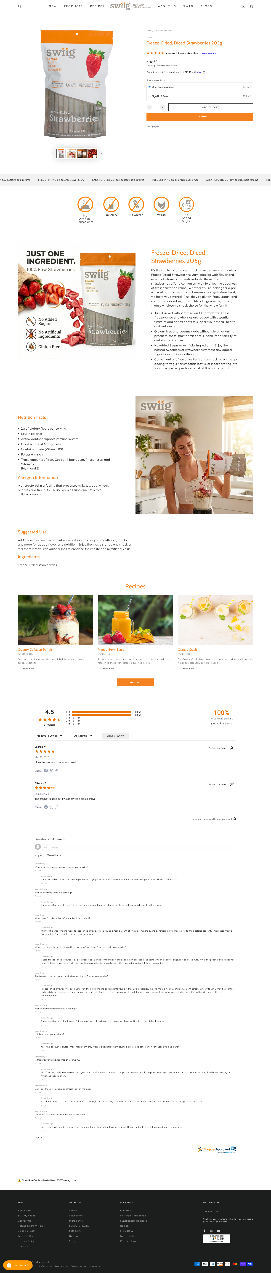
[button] (20, 6)
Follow (38, 870)
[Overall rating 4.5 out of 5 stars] (155, 53)
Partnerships (128, 1241)
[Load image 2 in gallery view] (71, 153)
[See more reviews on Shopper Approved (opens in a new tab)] (56, 770)
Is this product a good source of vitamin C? (57, 1059)
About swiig (25, 1210)
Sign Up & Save (160, 96)
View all (135, 682)
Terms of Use (26, 1235)
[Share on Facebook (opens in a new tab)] (46, 770)
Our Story (126, 1210)
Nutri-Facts (127, 1235)
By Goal (73, 1235)
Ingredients (76, 1220)
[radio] (150, 87)
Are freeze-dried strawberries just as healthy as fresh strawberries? (71, 976)
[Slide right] (101, 153)
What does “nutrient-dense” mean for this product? (62, 918)
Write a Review (116, 735)
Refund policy (45, 1266)
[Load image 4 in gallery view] (92, 153)
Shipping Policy (27, 1230)
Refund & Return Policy (31, 1225)
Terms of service (78, 1266)
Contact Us (24, 1220)
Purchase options (155, 80)
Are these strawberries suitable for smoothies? (60, 1114)
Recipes (125, 1225)
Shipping (150, 65)
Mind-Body (126, 1230)
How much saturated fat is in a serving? (56, 1008)
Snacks (73, 1210)
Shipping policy (96, 1266)
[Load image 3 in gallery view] (82, 153)
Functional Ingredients (133, 1220)
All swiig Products (164, 31)
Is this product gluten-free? (49, 1034)
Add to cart (210, 107)
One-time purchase (163, 86)
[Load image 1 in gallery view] (61, 153)
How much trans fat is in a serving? (53, 892)
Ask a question (209, 53)
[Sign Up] (251, 1211)
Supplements (77, 1215)
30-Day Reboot (27, 1215)
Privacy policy (61, 1266)
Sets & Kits (75, 1230)
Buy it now (200, 116)
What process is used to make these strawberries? (61, 867)
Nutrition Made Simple (133, 1215)
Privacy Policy (26, 1241)
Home (149, 31)
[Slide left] (52, 153)
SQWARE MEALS (79, 1225)
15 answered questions (188, 53)
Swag (72, 1241)
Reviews (23, 1246)
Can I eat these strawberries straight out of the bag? (63, 1088)
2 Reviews (170, 53)
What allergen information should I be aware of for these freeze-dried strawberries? (80, 947)
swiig (149, 37)
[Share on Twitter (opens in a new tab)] (51, 770)
